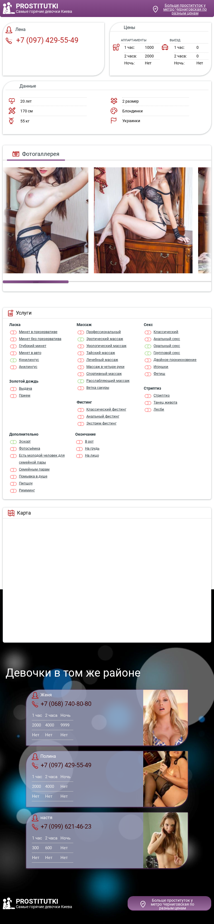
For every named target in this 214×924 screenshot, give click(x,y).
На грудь (92, 448)
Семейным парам (34, 469)
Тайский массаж (100, 353)
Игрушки (161, 367)
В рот (89, 441)
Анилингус (28, 367)
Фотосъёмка (29, 448)
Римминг (27, 490)
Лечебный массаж (102, 360)
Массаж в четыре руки (105, 367)
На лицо (92, 455)
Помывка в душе (33, 476)
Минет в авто (30, 353)
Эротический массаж (104, 339)
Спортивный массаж (104, 373)
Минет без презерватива (40, 339)
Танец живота (165, 402)
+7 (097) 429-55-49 (46, 40)
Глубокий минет (32, 346)
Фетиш (159, 373)
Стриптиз (162, 395)
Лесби (159, 409)
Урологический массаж (106, 346)
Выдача (25, 388)
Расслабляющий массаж (108, 380)
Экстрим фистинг (101, 423)
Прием (24, 395)
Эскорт (25, 441)
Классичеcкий (166, 332)
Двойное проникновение (175, 360)
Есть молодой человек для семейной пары (42, 458)
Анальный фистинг (102, 416)
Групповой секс (167, 353)
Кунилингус (29, 360)
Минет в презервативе (38, 332)
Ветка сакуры (97, 387)
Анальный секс (167, 339)
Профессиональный (103, 332)
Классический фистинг (106, 409)
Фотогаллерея (40, 154)
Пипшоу (26, 483)
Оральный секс (167, 346)
